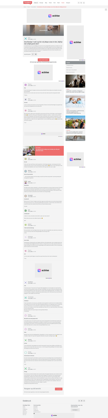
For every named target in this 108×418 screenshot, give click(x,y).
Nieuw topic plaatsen (70, 72)
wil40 (29, 181)
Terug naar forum (69, 65)
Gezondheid (33, 6)
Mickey (29, 170)
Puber (58, 2)
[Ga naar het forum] (81, 3)
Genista (30, 339)
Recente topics (69, 67)
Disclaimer (35, 407)
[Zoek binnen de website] (79, 3)
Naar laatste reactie (43, 59)
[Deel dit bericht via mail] (35, 54)
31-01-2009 (30, 39)
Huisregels (35, 406)
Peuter (50, 2)
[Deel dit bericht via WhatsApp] (32, 54)
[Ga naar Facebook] (79, 401)
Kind (54, 2)
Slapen (67, 89)
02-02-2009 (30, 316)
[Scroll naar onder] (106, 9)
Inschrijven (75, 409)
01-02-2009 (30, 159)
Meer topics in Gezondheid (71, 69)
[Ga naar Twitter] (81, 401)
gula (29, 210)
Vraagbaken (25, 409)
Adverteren (25, 411)
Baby (46, 2)
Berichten (25, 413)
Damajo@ (30, 195)
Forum (63, 2)
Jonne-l (29, 224)
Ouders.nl (27, 401)
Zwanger (41, 2)
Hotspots (68, 2)
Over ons (24, 414)
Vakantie (68, 130)
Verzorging (38, 147)
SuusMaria (30, 282)
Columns (24, 410)
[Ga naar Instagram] (84, 401)
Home (25, 6)
